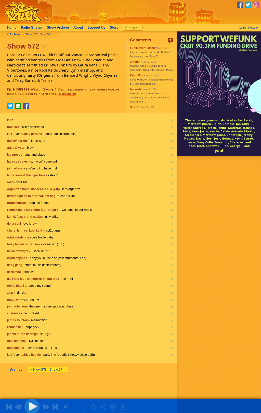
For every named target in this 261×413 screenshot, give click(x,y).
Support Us (96, 27)
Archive (58, 27)
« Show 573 (30, 34)
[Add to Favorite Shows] (44, 45)
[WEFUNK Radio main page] (20, 22)
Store (114, 27)
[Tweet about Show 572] (10, 107)
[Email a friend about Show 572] (18, 106)
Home (11, 27)
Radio (31, 27)
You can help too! (66, 93)
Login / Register (249, 27)
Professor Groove (40, 89)
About (78, 27)
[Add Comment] (170, 40)
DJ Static (60, 89)
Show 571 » (47, 34)
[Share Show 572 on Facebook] (26, 107)
